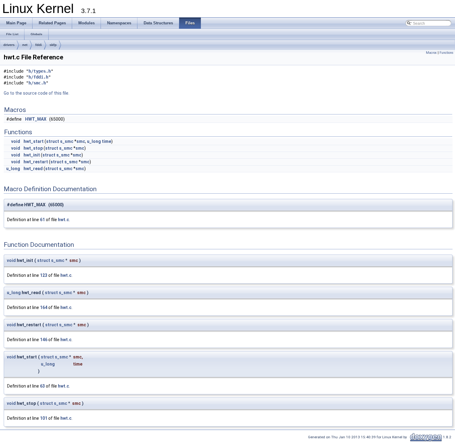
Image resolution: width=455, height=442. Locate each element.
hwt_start (34, 141)
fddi (38, 45)
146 (43, 339)
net (25, 45)
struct (52, 141)
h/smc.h (37, 82)
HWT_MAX (35, 119)
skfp (53, 45)
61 (42, 219)
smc (80, 141)
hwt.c (63, 219)
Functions (446, 53)
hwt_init (32, 154)
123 (43, 275)
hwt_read (33, 168)
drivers (9, 45)
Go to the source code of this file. (36, 93)
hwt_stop (33, 148)
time (106, 141)
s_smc (66, 141)
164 (43, 307)
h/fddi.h (38, 77)
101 (43, 418)
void (15, 141)
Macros (431, 53)
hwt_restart (36, 161)
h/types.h (39, 71)
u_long (94, 141)
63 (42, 386)
